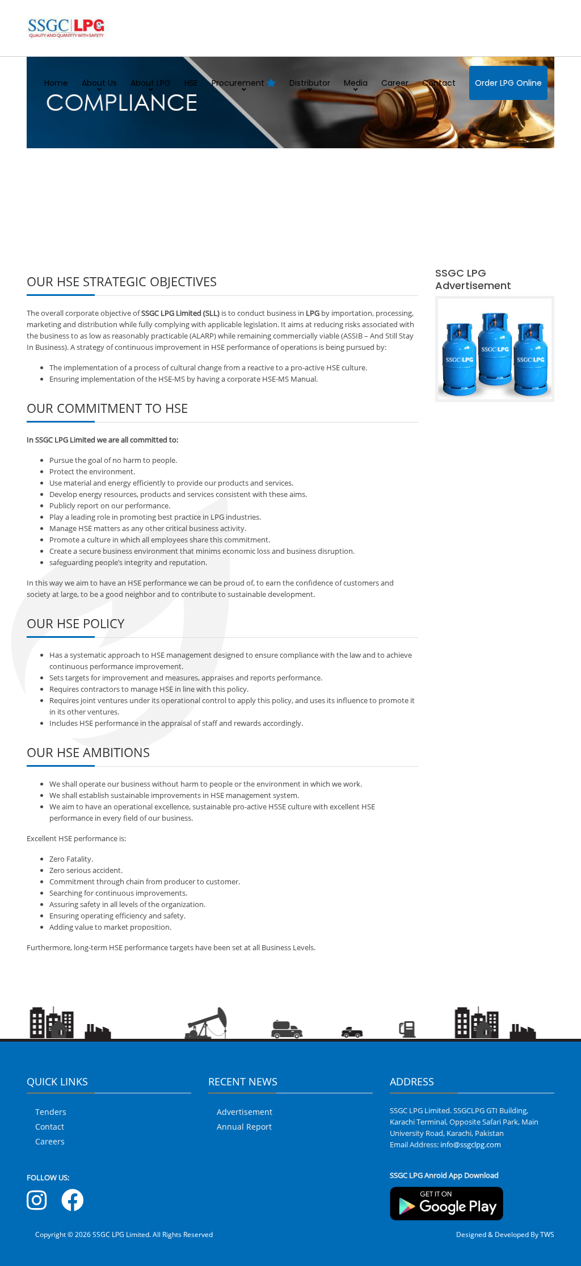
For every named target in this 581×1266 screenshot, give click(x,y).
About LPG (150, 83)
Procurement (239, 83)
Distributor (309, 83)
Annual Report (244, 1126)
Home (56, 83)
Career (395, 83)
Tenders (50, 1111)
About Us (99, 83)
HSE (191, 83)
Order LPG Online (508, 83)
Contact (439, 83)
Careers (50, 1141)
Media (356, 83)
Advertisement (244, 1111)
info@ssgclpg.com (470, 1144)
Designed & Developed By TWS (505, 1234)
